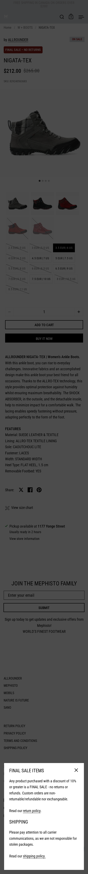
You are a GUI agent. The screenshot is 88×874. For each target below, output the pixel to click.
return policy (32, 811)
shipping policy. (34, 856)
